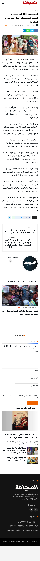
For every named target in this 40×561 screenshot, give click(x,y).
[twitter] (32, 31)
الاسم (36, 370)
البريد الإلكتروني (34, 378)
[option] (20, 300)
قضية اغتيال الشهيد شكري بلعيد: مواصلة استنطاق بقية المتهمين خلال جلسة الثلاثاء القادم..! (18, 243)
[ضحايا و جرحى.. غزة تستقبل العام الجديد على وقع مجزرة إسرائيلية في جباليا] (20, 295)
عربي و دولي (6, 304)
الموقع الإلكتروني (34, 385)
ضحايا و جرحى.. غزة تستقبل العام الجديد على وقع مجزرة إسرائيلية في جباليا (20, 312)
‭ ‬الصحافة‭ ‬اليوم (29, 26)
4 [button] (19, 335)
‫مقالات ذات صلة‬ (32, 282)
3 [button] (20, 335)
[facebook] (36, 31)
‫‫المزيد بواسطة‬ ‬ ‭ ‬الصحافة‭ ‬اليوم (16, 282)
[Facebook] (36, 510)
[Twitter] (31, 510)
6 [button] (15, 335)
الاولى (12, 304)
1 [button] (24, 335)
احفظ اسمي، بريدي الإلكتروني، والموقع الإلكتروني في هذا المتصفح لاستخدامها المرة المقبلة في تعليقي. (20, 396)
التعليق (36, 351)
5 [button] (17, 335)
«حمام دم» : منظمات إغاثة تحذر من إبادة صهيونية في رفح (20, 230)
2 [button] (22, 335)
